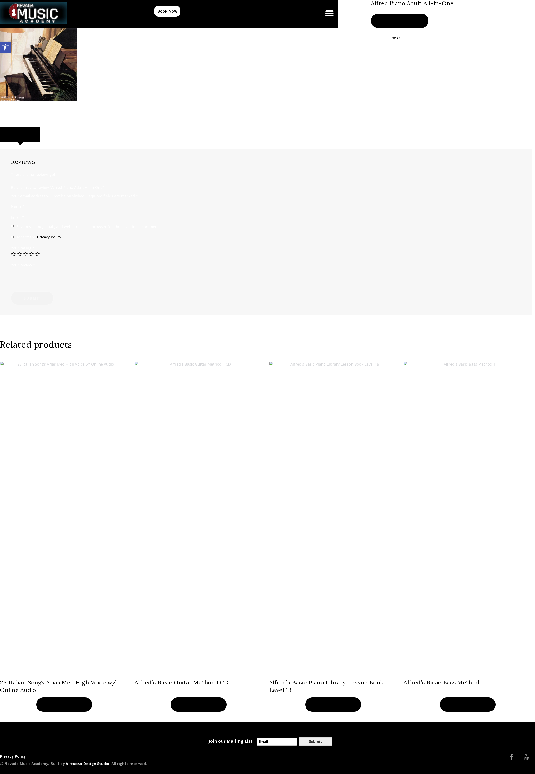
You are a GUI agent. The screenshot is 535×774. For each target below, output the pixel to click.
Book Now (167, 11)
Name (18, 206)
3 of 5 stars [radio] (25, 254)
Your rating (22, 248)
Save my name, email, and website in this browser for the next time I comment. (88, 226)
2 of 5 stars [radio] (19, 254)
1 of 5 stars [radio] (13, 254)
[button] (5, 47)
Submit (315, 741)
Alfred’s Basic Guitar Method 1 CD (182, 682)
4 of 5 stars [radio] (31, 254)
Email (17, 217)
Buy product (400, 20)
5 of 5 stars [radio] (37, 254)
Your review (23, 264)
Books (394, 37)
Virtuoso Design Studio (87, 763)
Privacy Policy (49, 236)
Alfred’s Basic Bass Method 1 (443, 682)
